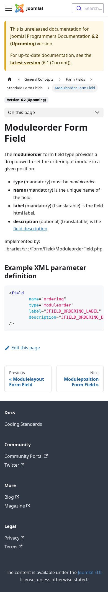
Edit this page (25, 348)
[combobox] (88, 8)
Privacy (11, 538)
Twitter (11, 465)
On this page (21, 112)
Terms (10, 547)
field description (30, 229)
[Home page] (9, 79)
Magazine (14, 506)
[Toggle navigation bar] (8, 8)
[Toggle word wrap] (86, 292)
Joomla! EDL (90, 572)
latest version (25, 63)
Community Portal (23, 456)
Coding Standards (23, 424)
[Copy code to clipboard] (96, 292)
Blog (9, 497)
